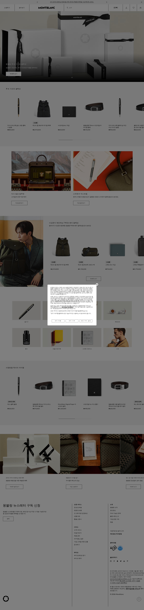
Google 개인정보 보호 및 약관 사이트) (66, 300)
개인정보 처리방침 (67, 307)
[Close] (97, 284)
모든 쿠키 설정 (86, 320)
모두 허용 (58, 320)
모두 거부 (72, 320)
